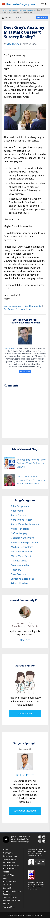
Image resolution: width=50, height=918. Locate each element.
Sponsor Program (10, 897)
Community (8, 853)
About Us (7, 885)
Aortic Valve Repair (21, 519)
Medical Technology (22, 546)
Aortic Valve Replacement (25, 524)
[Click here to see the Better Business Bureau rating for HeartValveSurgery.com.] (38, 862)
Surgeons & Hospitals (22, 578)
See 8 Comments (33, 306)
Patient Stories (19, 560)
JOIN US (8, 17)
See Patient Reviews (25, 810)
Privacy (6, 903)
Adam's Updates (29, 10)
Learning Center (10, 856)
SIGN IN (18, 17)
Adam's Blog (8, 875)
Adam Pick (13, 43)
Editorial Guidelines (11, 900)
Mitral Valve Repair (21, 556)
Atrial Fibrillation (20, 528)
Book (5, 878)
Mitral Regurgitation (22, 551)
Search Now (25, 713)
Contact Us (7, 888)
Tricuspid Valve (19, 583)
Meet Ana (25, 639)
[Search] (46, 4)
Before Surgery (19, 533)
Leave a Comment (12, 306)
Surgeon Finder (9, 859)
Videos (6, 872)
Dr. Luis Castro (25, 775)
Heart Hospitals (9, 868)
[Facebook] (6, 839)
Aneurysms (17, 510)
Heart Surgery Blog (15, 10)
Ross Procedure (19, 574)
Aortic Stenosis (19, 515)
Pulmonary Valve (20, 565)
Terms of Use (8, 907)
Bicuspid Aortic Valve (22, 537)
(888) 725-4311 (38, 856)
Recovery (16, 569)
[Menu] (42, 4)
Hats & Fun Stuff (10, 881)
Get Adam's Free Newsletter (17, 309)
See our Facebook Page (20, 841)
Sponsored (23, 749)
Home (4, 10)
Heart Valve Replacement (25, 542)
